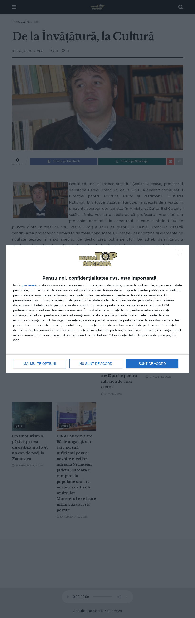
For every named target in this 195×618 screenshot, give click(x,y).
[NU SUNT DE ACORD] (180, 254)
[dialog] (97, 309)
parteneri (29, 285)
